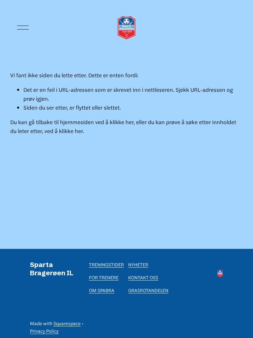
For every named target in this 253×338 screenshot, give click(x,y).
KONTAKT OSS (143, 277)
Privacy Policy (44, 330)
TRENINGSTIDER (106, 264)
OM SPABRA (101, 290)
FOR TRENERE (104, 277)
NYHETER (138, 264)
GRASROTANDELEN (148, 290)
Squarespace (67, 323)
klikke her (121, 122)
